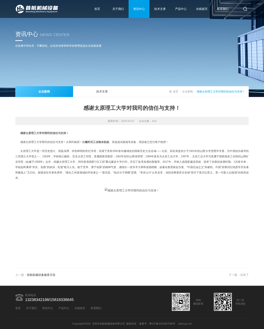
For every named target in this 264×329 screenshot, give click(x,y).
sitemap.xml (185, 323)
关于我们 (118, 8)
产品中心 (181, 8)
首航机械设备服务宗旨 (41, 274)
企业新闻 (187, 91)
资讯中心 (139, 8)
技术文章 (160, 8)
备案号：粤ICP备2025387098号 (157, 323)
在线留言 (202, 8)
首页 (97, 8)
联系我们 (222, 8)
